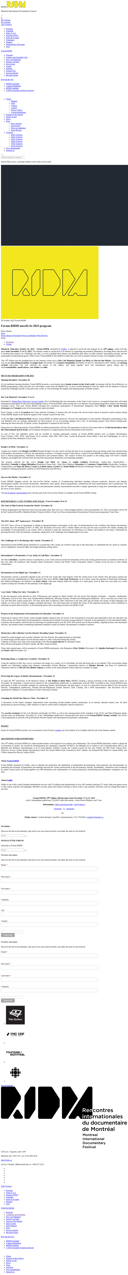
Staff (13, 103)
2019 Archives (16, 144)
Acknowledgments (18, 112)
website (58, 730)
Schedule (9, 31)
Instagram (70, 809)
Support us (10, 150)
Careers (14, 108)
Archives (9, 132)
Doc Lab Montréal (13, 60)
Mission (14, 101)
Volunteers (10, 40)
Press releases (16, 123)
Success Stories (12, 73)
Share (3, 338)
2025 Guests (11, 1224)
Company (5, 900)
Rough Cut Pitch (12, 62)
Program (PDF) (12, 35)
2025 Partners (11, 1226)
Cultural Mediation (13, 86)
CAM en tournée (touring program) (20, 90)
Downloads (15, 126)
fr (1, 18)
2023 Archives (16, 135)
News (8, 119)
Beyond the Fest (7, 1237)
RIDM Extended (12, 84)
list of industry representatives (16, 493)
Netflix (64, 349)
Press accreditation (18, 128)
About (8, 99)
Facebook (10, 342)
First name (6, 876)
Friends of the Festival (15, 1258)
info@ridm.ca (79, 804)
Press (8, 121)
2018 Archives (16, 146)
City (2, 910)
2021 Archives (16, 139)
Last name (6, 888)
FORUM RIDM (7, 1208)
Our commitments (13, 148)
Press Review (16, 130)
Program (9, 29)
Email (4, 865)
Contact (14, 106)
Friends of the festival (14, 115)
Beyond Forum (12, 75)
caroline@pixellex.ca (95, 817)
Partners (9, 42)
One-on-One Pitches (14, 1221)
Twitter (9, 344)
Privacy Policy (16, 110)
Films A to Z (11, 33)
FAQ (8, 47)
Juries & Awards (12, 38)
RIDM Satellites (12, 88)
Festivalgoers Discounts (15, 44)
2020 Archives (16, 141)
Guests (8, 66)
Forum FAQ (11, 71)
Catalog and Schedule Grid (16, 57)
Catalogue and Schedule (15, 1215)
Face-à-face (10, 64)
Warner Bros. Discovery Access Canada (28, 401)
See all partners (7, 1085)
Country (4, 921)
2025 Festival (6, 1186)
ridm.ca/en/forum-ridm (64, 804)
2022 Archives (16, 137)
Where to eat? (11, 117)
